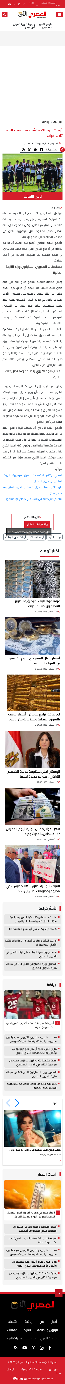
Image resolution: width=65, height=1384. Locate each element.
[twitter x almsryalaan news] (33, 1348)
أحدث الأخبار (47, 1174)
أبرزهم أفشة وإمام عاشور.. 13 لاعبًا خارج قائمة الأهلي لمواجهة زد (31, 943)
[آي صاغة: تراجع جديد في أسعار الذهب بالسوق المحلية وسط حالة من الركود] (33, 693)
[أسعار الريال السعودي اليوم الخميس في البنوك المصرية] (32, 636)
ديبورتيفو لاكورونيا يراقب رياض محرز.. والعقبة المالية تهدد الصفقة (32, 1086)
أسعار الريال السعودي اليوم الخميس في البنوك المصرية (34, 661)
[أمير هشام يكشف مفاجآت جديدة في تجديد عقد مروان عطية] (32, 1004)
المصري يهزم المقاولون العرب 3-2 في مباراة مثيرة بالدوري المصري (31, 966)
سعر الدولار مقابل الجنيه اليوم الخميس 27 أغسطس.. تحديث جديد (33, 831)
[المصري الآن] (32, 14)
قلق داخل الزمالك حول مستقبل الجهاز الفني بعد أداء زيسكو (32, 490)
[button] (17, 1103)
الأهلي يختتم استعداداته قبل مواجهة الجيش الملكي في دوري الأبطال (32, 478)
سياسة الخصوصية (32, 1369)
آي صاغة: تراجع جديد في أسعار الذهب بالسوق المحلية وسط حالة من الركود (34, 717)
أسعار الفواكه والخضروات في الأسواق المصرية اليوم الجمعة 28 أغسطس (35, 1229)
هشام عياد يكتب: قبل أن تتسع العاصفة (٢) (33, 929)
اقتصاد (13, 1321)
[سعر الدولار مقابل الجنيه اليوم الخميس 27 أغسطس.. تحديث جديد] (32, 806)
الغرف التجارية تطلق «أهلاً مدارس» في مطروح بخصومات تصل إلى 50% (33, 888)
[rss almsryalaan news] (16, 1348)
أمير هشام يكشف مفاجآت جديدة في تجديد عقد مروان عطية (29, 1025)
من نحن (53, 1369)
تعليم (27, 1330)
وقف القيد (54, 536)
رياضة (45, 122)
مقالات (12, 1330)
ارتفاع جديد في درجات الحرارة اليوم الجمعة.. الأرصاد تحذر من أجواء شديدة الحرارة (31, 1215)
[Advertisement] (32, 80)
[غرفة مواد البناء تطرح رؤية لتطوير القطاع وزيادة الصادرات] (32, 579)
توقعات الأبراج (49, 1338)
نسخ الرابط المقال (36, 524)
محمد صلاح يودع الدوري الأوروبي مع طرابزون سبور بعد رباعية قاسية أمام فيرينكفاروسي (31, 1039)
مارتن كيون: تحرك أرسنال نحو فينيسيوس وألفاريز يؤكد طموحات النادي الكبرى (34, 1051)
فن (55, 1103)
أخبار (54, 1321)
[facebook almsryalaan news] (23, 4)
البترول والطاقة (47, 1330)
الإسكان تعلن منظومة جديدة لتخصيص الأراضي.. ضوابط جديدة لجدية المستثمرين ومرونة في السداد (33, 774)
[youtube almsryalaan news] (9, 4)
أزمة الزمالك (37, 536)
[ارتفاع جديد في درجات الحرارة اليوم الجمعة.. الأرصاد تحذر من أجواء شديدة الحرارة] (32, 1194)
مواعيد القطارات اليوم (21, 1338)
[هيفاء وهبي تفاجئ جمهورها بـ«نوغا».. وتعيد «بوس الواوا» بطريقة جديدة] (32, 1128)
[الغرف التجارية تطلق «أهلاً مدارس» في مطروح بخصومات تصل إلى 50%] (32, 864)
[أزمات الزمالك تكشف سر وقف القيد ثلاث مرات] (35, 149)
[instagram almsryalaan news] (19, 4)
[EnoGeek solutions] (20, 1379)
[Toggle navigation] (59, 14)
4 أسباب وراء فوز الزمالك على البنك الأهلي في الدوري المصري (31, 954)
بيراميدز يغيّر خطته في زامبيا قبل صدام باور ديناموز (34, 499)
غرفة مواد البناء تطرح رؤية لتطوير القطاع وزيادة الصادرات (37, 603)
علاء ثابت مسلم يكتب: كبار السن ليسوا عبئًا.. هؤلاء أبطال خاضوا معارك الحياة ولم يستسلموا (32, 919)
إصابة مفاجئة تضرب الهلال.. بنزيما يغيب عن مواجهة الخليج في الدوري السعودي (33, 1062)
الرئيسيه (57, 122)
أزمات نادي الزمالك (15, 536)
